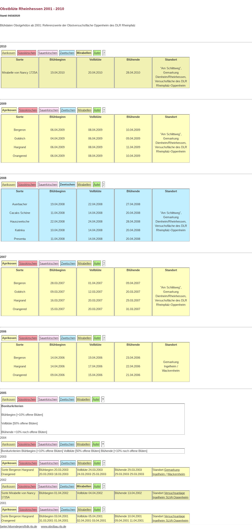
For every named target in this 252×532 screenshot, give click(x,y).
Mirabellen (84, 110)
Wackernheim (176, 474)
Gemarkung (172, 469)
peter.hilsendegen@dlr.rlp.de (19, 526)
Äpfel (97, 52)
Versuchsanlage (174, 493)
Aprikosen (8, 52)
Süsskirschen (27, 52)
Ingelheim (159, 497)
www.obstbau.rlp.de (53, 526)
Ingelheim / (160, 474)
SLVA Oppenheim (177, 497)
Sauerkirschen (47, 52)
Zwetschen (67, 52)
